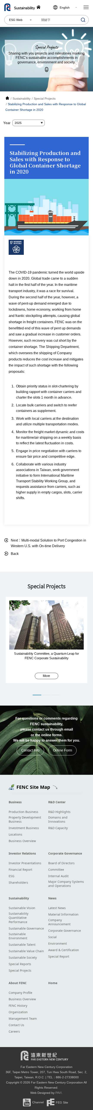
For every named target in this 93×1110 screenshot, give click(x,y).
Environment (57, 943)
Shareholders (18, 882)
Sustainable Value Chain (26, 951)
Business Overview (22, 841)
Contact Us (16, 1025)
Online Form (62, 750)
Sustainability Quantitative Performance (18, 917)
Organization (18, 1012)
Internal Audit (58, 876)
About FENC (18, 983)
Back (15, 554)
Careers (14, 1031)
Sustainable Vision (22, 908)
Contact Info (30, 750)
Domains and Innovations (57, 819)
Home (52, 983)
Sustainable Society (23, 957)
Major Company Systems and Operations (66, 884)
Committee (56, 869)
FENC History (18, 1006)
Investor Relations (22, 853)
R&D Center (57, 802)
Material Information (63, 914)
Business (15, 802)
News (52, 898)
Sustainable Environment (18, 936)
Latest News (57, 908)
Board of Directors (61, 863)
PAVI (58, 1092)
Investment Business (24, 828)
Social (52, 937)
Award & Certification (63, 950)
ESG (11, 876)
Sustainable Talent (22, 944)
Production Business (23, 812)
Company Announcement (59, 922)
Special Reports (20, 964)
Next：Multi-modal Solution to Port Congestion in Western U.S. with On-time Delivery (48, 543)
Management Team (23, 1018)
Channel (38, 1102)
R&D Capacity (58, 828)
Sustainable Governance (26, 928)
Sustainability (19, 898)
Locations (15, 834)
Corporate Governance (65, 853)
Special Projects (20, 970)
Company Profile (20, 993)
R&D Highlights (59, 812)
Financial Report (20, 869)
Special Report (58, 956)
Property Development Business (25, 819)
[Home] (7, 98)
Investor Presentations (25, 863)
